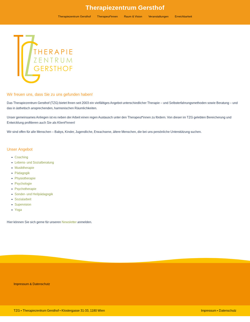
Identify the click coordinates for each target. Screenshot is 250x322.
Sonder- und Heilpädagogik (34, 194)
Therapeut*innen (107, 16)
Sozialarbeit (23, 199)
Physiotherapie (25, 178)
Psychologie (23, 183)
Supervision (23, 204)
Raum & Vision (133, 16)
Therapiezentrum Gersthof (125, 7)
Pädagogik (22, 173)
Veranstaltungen (158, 16)
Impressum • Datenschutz (218, 310)
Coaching (21, 157)
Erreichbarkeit (183, 16)
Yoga (18, 209)
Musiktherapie (24, 167)
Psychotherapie (25, 189)
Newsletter (69, 222)
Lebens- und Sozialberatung (34, 162)
